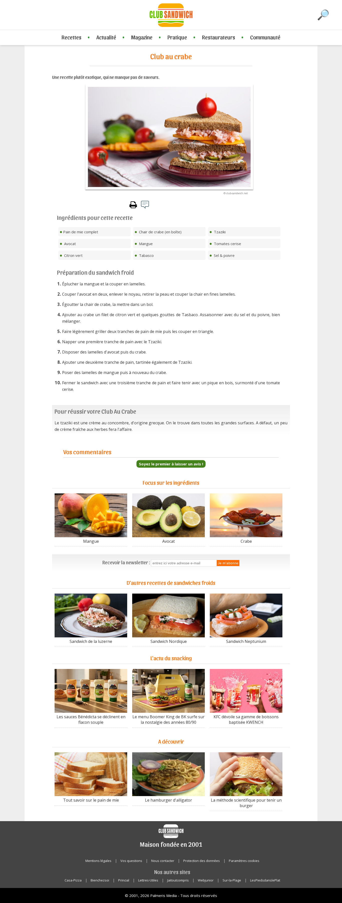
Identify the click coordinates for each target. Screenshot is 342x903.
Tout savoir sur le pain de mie (91, 800)
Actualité (106, 37)
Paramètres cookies (244, 860)
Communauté (265, 37)
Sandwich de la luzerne (91, 641)
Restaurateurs (218, 37)
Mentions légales (98, 860)
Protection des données (201, 860)
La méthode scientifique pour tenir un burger (246, 802)
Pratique (177, 37)
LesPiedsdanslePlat (265, 880)
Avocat (168, 541)
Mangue (91, 541)
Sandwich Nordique (168, 641)
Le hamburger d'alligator (168, 800)
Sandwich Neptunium (246, 641)
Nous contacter (162, 860)
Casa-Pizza (73, 880)
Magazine (141, 37)
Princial (123, 880)
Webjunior (206, 880)
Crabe (246, 541)
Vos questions (131, 860)
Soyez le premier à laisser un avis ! (171, 463)
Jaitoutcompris (178, 880)
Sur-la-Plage (232, 880)
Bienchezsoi (100, 880)
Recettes (71, 37)
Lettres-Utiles (148, 880)
